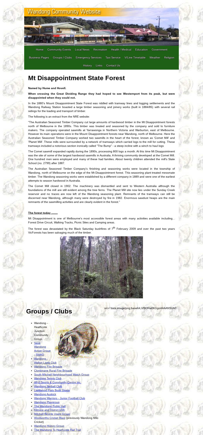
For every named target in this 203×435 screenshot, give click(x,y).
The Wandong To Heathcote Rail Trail (57, 429)
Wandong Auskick (45, 394)
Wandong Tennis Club (47, 378)
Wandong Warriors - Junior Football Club (59, 398)
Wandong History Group (49, 425)
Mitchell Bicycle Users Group (52, 414)
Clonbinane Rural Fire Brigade (53, 370)
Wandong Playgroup (46, 402)
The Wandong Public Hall (50, 406)
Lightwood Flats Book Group (52, 390)
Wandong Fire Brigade (48, 366)
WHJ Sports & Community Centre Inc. (57, 382)
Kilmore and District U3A (49, 410)
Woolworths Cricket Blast (49, 417)
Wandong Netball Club (48, 386)
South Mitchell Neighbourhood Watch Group (61, 374)
